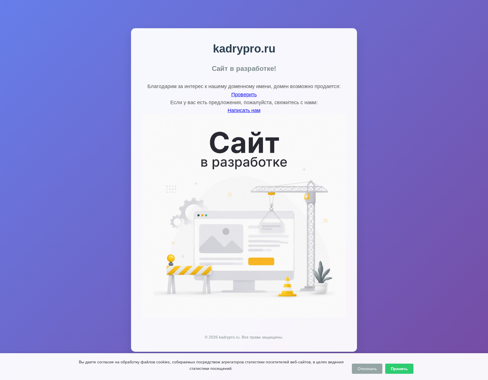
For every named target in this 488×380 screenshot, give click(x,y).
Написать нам (244, 110)
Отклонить (367, 368)
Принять (399, 368)
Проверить (244, 94)
